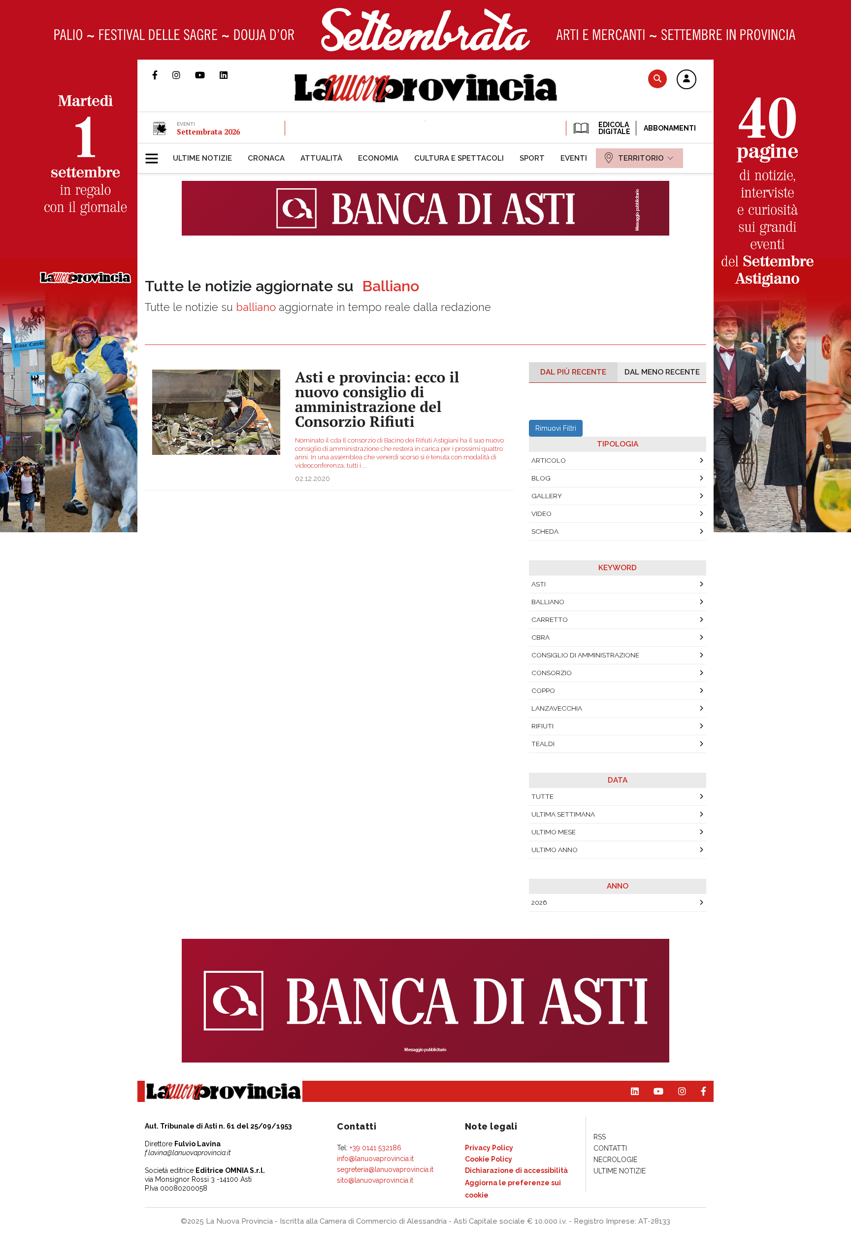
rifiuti (542, 726)
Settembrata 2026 (208, 132)
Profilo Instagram (183, 74)
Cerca (657, 78)
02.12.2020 (312, 478)
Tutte (542, 796)
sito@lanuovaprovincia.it (375, 1180)
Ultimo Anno (554, 850)
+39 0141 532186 (375, 1148)
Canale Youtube (207, 74)
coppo (543, 690)
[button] (686, 79)
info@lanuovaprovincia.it (375, 1159)
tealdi (543, 744)
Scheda (544, 531)
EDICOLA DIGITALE (613, 128)
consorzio (551, 673)
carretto (549, 619)
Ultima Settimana (563, 814)
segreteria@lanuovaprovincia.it (385, 1169)
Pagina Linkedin (231, 74)
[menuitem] (202, 158)
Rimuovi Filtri (555, 428)
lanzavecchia (556, 708)
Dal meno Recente (662, 372)
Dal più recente (573, 372)
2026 (539, 902)
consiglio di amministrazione (585, 655)
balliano (547, 602)
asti (538, 584)
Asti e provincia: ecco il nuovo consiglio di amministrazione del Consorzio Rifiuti (377, 399)
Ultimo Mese (553, 832)
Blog (541, 478)
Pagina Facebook (162, 74)
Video (541, 513)
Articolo (548, 460)
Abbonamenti (670, 128)
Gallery (546, 496)
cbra (540, 637)
